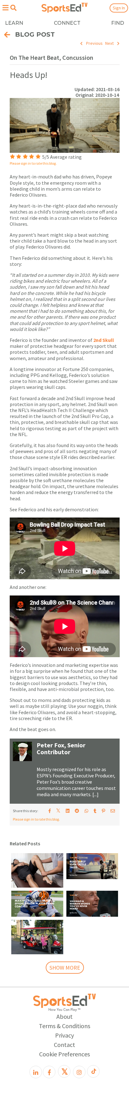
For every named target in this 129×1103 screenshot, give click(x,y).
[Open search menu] (13, 8)
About (64, 1016)
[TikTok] (93, 1071)
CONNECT (67, 23)
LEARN (14, 23)
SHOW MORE (64, 967)
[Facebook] (49, 1072)
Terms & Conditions (64, 1026)
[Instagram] (79, 1072)
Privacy (64, 1035)
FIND (117, 23)
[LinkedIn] (35, 1072)
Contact (64, 1045)
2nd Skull (103, 340)
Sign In (119, 8)
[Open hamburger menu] (5, 7)
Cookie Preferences (64, 1054)
